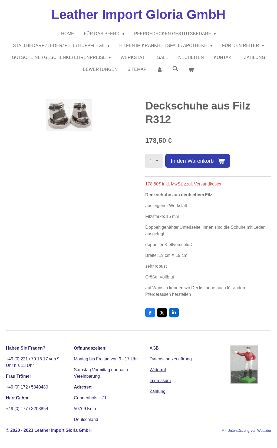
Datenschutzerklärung (171, 359)
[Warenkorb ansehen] (190, 69)
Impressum (160, 380)
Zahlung (158, 391)
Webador (264, 431)
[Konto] (159, 69)
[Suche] (175, 68)
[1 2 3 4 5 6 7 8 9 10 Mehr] (154, 161)
